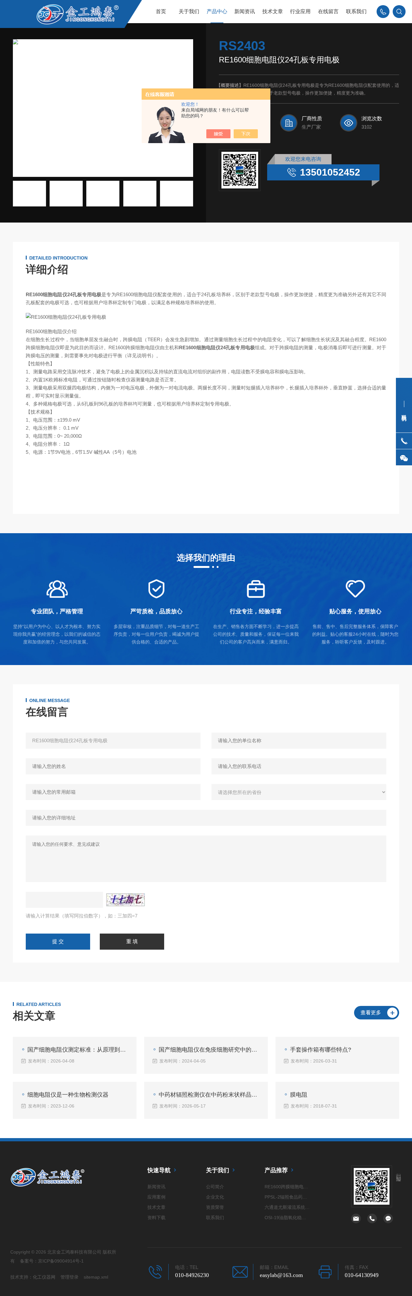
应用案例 (156, 1197)
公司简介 (215, 1186)
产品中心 (217, 11)
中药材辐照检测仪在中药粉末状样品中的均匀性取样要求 (209, 1094)
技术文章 (272, 11)
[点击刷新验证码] (125, 899)
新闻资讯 (244, 11)
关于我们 (189, 11)
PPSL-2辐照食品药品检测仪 (287, 1197)
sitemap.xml (96, 1277)
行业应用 (300, 11)
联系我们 (356, 11)
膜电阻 (298, 1094)
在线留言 (328, 11)
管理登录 (70, 1277)
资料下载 (156, 1217)
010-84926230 (192, 1275)
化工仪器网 (44, 1277)
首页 (161, 11)
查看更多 (370, 1012)
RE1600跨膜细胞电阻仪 (287, 1186)
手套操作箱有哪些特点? (320, 1049)
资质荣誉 (215, 1207)
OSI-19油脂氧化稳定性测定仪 (287, 1217)
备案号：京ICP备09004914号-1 (52, 1261)
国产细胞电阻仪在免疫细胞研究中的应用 (209, 1049)
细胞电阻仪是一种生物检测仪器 (67, 1094)
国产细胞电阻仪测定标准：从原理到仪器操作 (77, 1049)
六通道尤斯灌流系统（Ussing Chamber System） (287, 1207)
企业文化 (215, 1197)
